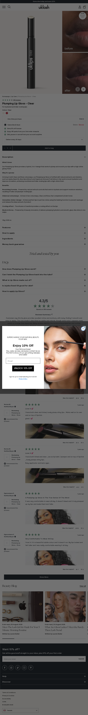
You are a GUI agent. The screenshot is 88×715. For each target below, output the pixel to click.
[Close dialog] (83, 329)
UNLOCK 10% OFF (23, 368)
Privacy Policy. (23, 379)
